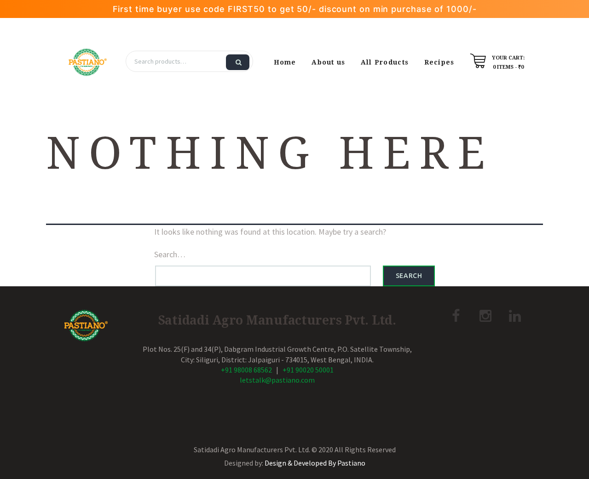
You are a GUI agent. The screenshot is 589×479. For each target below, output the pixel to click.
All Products (385, 62)
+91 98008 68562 (246, 369)
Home (285, 62)
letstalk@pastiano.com (277, 379)
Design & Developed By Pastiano (315, 462)
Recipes (439, 62)
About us (328, 62)
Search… (169, 254)
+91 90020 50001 (308, 369)
